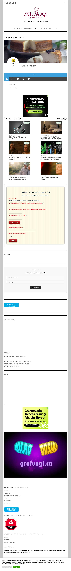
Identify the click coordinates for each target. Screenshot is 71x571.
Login (45, 28)
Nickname (12, 84)
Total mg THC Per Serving (16, 227)
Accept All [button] (16, 567)
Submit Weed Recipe (9, 542)
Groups (6, 498)
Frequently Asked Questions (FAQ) (12, 495)
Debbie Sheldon (29, 65)
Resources (6, 539)
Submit (13, 241)
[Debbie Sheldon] (13, 63)
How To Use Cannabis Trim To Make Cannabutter (17, 361)
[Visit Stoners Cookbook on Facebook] (15, 3)
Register (51, 28)
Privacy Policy (7, 500)
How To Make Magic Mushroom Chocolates (16, 363)
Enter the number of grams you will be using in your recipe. (26, 203)
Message (35, 75)
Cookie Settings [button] (7, 567)
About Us (6, 490)
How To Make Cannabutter (11, 366)
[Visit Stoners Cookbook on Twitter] (13, 3)
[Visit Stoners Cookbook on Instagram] (7, 3)
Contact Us (7, 493)
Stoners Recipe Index (30, 28)
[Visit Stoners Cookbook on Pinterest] (10, 3)
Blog (40, 28)
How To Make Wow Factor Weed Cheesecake (16, 358)
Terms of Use (7, 503)
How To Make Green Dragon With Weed (15, 356)
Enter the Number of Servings (17, 215)
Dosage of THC (13, 198)
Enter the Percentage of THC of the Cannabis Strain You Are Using (27, 209)
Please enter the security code (17, 233)
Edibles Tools (18, 28)
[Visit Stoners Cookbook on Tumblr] (5, 3)
